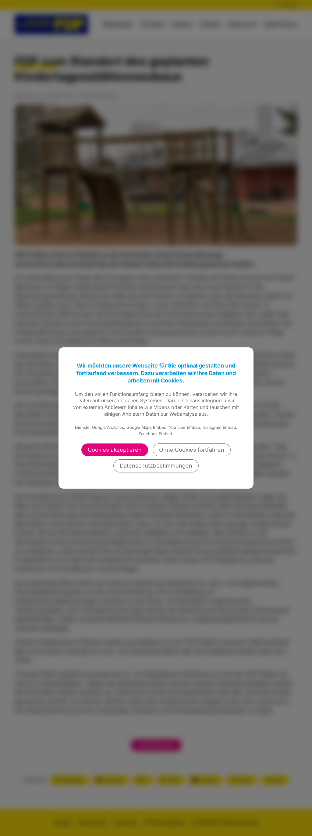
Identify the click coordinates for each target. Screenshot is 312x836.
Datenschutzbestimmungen (156, 465)
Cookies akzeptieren (115, 450)
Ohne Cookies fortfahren (191, 450)
